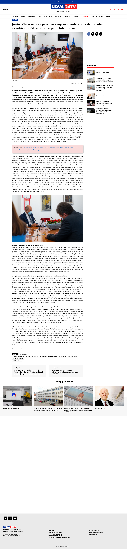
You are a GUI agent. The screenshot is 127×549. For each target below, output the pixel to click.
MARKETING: (52, 537)
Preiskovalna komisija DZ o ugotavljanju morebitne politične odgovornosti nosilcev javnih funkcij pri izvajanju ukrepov (45, 357)
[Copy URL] (100, 34)
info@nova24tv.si (57, 532)
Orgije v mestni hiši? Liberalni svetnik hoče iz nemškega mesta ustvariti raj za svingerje (105, 88)
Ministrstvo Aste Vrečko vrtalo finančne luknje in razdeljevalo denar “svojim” (104, 79)
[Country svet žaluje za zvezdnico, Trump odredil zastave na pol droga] (91, 103)
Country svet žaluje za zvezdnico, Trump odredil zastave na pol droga (104, 103)
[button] (7, 9)
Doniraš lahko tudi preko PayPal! (63, 2)
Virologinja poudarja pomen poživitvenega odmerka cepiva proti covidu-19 (64, 372)
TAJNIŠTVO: (51, 534)
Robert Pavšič (17, 360)
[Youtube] (122, 9)
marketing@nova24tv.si (63, 537)
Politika (15, 20)
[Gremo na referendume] (91, 72)
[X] (118, 9)
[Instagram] (114, 9)
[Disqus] (63, 439)
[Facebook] (110, 9)
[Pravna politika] (91, 96)
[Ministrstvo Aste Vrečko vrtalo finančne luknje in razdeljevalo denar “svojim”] (91, 80)
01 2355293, (58, 534)
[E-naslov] (96, 34)
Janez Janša (23, 354)
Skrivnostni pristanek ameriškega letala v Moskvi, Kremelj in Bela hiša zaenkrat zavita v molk (105, 111)
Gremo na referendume (103, 72)
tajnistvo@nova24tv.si (55, 535)
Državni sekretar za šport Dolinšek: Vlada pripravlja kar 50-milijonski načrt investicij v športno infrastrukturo (29, 372)
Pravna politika (100, 96)
